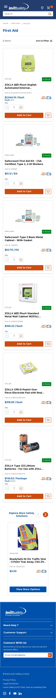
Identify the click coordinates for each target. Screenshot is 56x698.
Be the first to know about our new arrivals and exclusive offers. (25, 648)
